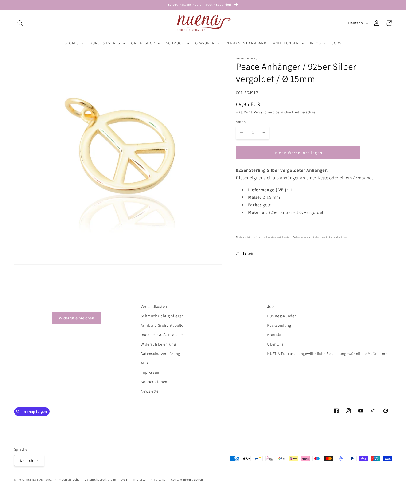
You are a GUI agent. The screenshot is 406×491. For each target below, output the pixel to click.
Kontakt (274, 334)
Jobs (271, 306)
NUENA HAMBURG (39, 480)
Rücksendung (279, 325)
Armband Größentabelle (162, 325)
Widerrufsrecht (68, 480)
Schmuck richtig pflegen (162, 315)
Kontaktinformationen (187, 480)
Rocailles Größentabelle (162, 334)
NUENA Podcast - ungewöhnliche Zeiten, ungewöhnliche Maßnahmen (328, 353)
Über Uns (275, 344)
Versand (260, 112)
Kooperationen (154, 381)
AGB (144, 362)
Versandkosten (154, 306)
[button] (20, 23)
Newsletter (150, 391)
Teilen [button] (247, 253)
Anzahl (241, 121)
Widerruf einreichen (76, 318)
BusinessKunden (282, 315)
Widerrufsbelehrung (158, 344)
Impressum (150, 372)
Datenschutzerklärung (160, 353)
